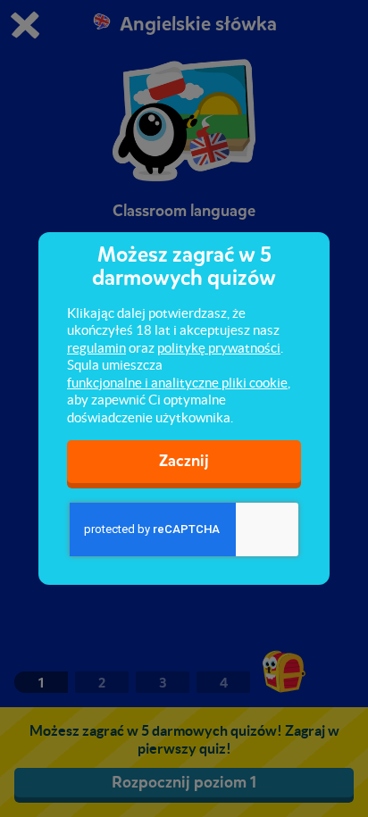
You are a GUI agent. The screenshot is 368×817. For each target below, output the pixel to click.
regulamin (96, 347)
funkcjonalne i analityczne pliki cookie (177, 382)
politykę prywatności (218, 347)
